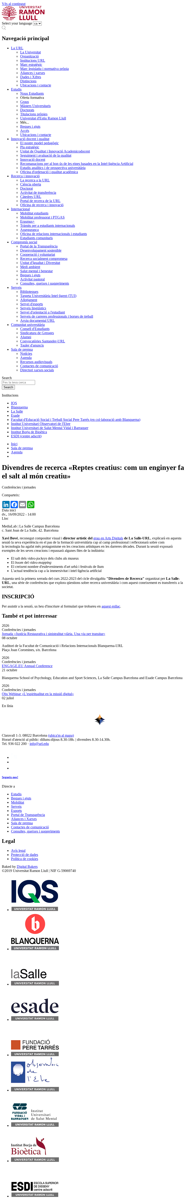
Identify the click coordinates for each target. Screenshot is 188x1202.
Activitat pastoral (32, 279)
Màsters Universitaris (35, 106)
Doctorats (27, 110)
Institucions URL (32, 60)
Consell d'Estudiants (35, 329)
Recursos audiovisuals (36, 362)
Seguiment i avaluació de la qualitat (45, 155)
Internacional (20, 209)
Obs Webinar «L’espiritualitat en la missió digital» (38, 694)
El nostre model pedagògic (39, 143)
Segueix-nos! (10, 777)
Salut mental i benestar (36, 271)
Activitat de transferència (38, 192)
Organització (29, 56)
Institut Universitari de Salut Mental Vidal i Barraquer (49, 428)
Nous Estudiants (32, 93)
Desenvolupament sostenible (40, 250)
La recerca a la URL (35, 180)
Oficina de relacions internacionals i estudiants (53, 234)
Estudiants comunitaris (36, 238)
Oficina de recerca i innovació (42, 205)
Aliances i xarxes (32, 73)
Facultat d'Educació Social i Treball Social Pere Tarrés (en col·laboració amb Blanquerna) (75, 420)
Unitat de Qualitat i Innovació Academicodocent (55, 151)
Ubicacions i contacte (35, 85)
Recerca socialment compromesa (43, 259)
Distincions (28, 81)
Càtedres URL (30, 197)
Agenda (26, 358)
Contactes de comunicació (39, 366)
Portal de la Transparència (39, 246)
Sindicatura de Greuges (37, 333)
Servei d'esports (31, 304)
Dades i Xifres (30, 77)
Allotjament (28, 300)
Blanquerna (19, 407)
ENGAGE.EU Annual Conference (27, 666)
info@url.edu (39, 744)
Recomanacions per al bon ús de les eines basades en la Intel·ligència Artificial (76, 164)
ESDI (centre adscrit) (26, 436)
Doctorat (26, 188)
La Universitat (30, 52)
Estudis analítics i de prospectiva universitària (53, 168)
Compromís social (24, 242)
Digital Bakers (27, 867)
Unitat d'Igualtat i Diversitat (40, 263)
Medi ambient (30, 267)
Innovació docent (32, 159)
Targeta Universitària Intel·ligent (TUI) (48, 296)
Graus (24, 102)
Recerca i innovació (25, 176)
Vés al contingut (13, 4)
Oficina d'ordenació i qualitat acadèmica (49, 172)
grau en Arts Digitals (108, 538)
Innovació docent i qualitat (30, 139)
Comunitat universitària (28, 325)
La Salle (17, 411)
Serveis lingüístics (33, 308)
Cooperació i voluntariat (37, 254)
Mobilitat (17, 802)
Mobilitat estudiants (34, 213)
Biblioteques (29, 292)
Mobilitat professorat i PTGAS (42, 217)
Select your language (17, 23)
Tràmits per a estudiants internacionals (47, 226)
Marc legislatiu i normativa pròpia (44, 69)
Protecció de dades (24, 855)
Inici (14, 444)
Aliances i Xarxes (24, 819)
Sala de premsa (22, 349)
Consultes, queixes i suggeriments (44, 283)
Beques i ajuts (30, 126)
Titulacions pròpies (33, 114)
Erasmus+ (27, 221)
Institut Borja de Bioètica (29, 432)
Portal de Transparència (28, 815)
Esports (16, 811)
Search (7, 378)
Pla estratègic (29, 147)
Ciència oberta (30, 184)
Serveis (16, 287)
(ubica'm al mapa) (61, 735)
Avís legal (18, 850)
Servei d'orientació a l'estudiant (42, 312)
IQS (14, 403)
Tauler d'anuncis (32, 345)
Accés (24, 131)
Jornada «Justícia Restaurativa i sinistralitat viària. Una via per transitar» (53, 634)
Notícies (26, 353)
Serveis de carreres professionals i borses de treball (56, 316)
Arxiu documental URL (37, 320)
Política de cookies (24, 859)
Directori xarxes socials (37, 370)
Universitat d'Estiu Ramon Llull (43, 118)
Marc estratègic (31, 65)
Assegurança (29, 230)
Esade (15, 415)
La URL (17, 48)
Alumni (25, 337)
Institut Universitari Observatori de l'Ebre (40, 424)
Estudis (16, 89)
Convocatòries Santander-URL (42, 341)
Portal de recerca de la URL (40, 201)
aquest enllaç (111, 606)
